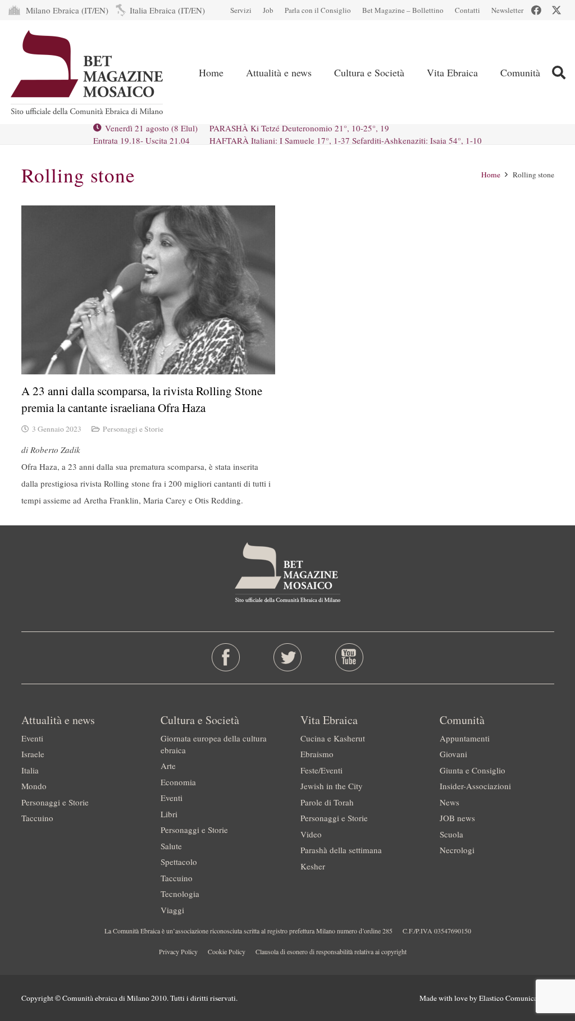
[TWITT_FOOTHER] (287, 657)
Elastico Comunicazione (516, 998)
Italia (30, 770)
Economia (178, 782)
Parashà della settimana (341, 849)
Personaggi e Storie (133, 429)
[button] (321, 72)
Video (311, 834)
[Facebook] (536, 10)
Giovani (453, 753)
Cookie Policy (226, 951)
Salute (171, 845)
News (449, 802)
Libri (169, 813)
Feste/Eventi (321, 770)
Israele (32, 753)
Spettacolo (179, 861)
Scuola (451, 834)
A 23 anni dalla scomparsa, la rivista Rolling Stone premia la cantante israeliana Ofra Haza (141, 399)
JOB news (457, 817)
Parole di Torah (327, 802)
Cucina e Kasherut (332, 738)
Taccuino (37, 817)
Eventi (32, 738)
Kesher (312, 866)
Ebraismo (317, 753)
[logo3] (87, 72)
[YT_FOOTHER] (349, 657)
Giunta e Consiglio (472, 770)
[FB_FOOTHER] (225, 657)
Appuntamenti (465, 738)
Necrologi (457, 849)
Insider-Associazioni (475, 785)
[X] (556, 10)
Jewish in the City (331, 785)
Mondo (34, 785)
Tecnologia (180, 893)
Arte (168, 765)
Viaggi (172, 909)
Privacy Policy (178, 951)
